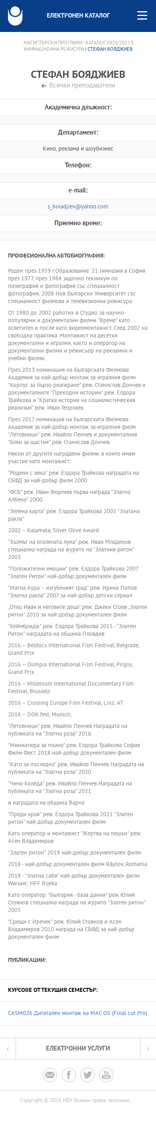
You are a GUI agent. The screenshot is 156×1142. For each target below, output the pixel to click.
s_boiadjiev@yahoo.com (78, 207)
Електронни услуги (78, 1049)
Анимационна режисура (54, 49)
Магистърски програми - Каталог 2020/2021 (77, 43)
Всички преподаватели (82, 86)
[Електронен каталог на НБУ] (15, 16)
